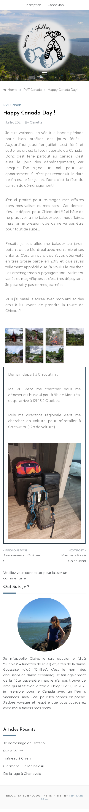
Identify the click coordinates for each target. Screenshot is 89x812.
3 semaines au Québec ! (22, 558)
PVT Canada (12, 105)
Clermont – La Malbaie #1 (24, 766)
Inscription (33, 5)
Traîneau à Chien (17, 758)
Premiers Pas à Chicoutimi (73, 558)
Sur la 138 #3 (13, 751)
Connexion (56, 5)
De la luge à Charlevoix (22, 774)
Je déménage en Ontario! (24, 743)
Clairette (36, 122)
